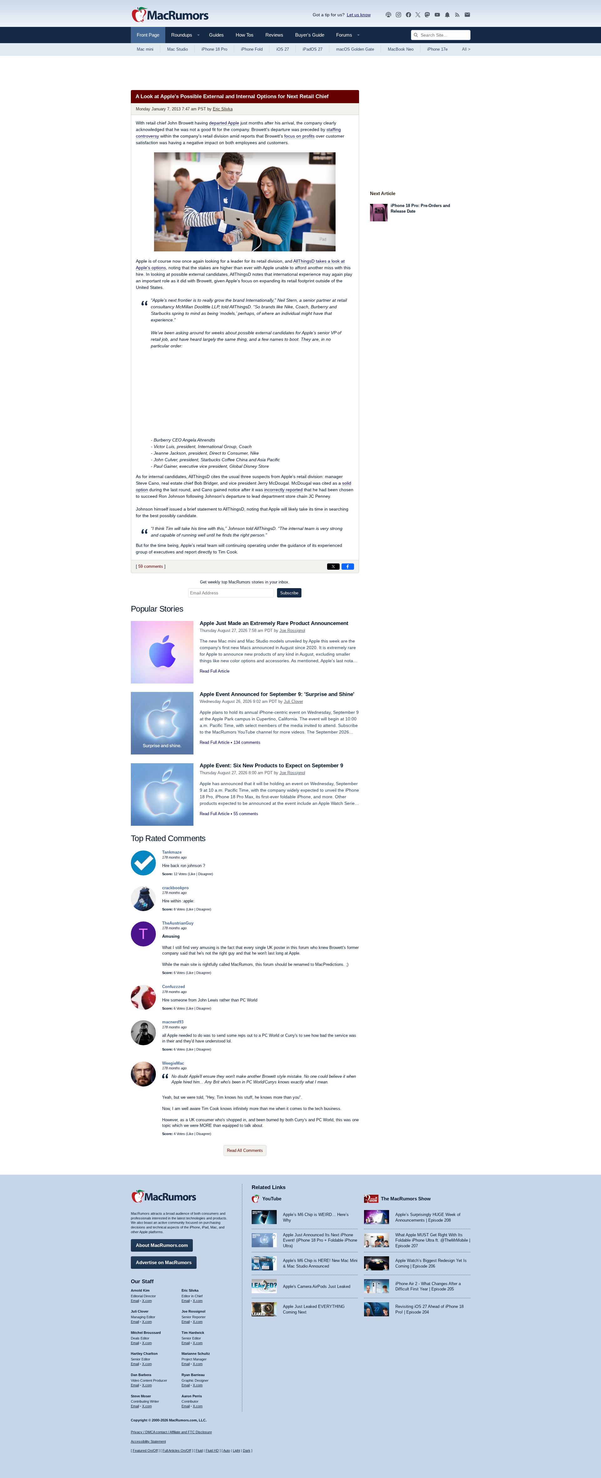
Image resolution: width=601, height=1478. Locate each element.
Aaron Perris (192, 1396)
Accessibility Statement (148, 1441)
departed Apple (224, 122)
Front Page (148, 35)
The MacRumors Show (406, 1198)
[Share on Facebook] (348, 566)
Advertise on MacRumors (164, 1262)
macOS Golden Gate (355, 49)
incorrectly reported (283, 489)
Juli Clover (293, 701)
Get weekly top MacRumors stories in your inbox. (245, 582)
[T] (143, 945)
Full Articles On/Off (176, 1450)
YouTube (271, 1198)
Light (236, 1450)
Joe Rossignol (292, 630)
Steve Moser (141, 1396)
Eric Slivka (223, 109)
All (466, 49)
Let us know (359, 14)
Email (135, 1301)
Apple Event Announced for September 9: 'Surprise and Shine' (277, 694)
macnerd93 (172, 1022)
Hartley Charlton (144, 1353)
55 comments (246, 813)
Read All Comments (245, 1150)
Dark (246, 1450)
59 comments (150, 566)
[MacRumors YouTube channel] (437, 15)
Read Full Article (214, 671)
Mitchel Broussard (146, 1332)
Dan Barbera (141, 1375)
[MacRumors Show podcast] (388, 15)
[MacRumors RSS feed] (457, 15)
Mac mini (145, 49)
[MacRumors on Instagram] (398, 15)
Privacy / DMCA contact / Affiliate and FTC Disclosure (171, 1432)
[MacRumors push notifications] (447, 15)
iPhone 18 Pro (214, 49)
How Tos (245, 35)
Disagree (205, 874)
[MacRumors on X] (417, 15)
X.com (147, 1301)
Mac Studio (177, 49)
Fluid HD (212, 1450)
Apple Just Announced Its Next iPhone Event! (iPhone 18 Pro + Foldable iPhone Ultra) (320, 1240)
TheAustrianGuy (177, 923)
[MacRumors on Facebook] (408, 15)
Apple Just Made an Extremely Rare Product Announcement (274, 623)
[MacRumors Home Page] (170, 15)
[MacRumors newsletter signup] (467, 15)
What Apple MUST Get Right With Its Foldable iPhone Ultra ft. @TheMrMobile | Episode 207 (432, 1240)
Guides (216, 35)
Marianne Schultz (196, 1353)
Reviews (274, 35)
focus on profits (299, 136)
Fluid (199, 1450)
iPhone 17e (437, 49)
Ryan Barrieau (193, 1375)
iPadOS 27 (312, 49)
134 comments (247, 742)
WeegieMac (173, 1063)
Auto (226, 1450)
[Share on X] (333, 566)
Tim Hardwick (193, 1332)
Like (192, 874)
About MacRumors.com (162, 1245)
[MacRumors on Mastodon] (427, 15)
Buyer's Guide (309, 35)
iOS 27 (282, 49)
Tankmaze (172, 852)
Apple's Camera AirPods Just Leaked (316, 1286)
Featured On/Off (145, 1450)
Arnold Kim (140, 1290)
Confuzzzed (173, 986)
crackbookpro (175, 887)
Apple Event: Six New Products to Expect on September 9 (271, 766)
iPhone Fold (252, 49)
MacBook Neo (401, 49)
